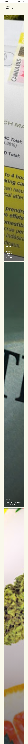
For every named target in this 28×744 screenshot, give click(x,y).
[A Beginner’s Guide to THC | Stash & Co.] (14, 384)
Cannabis (8, 242)
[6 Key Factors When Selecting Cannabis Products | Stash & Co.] (14, 138)
